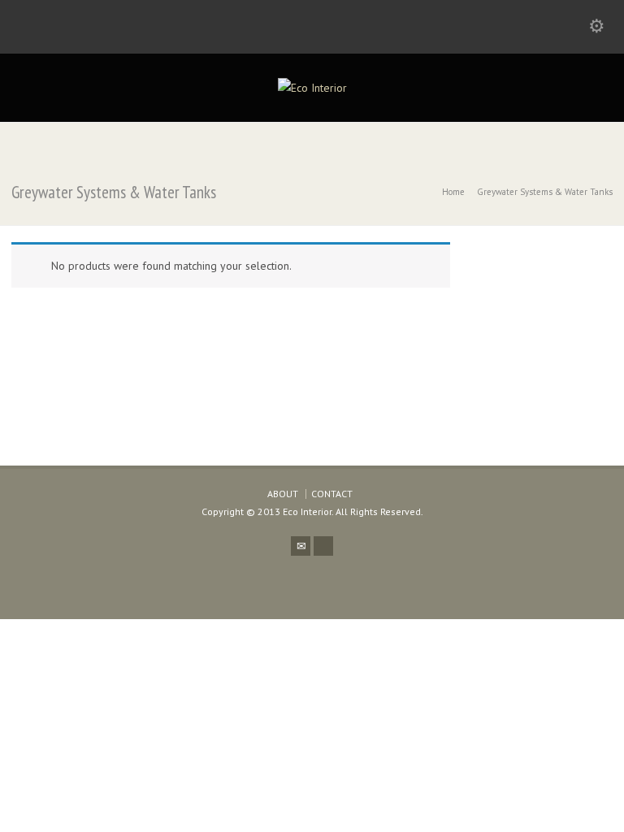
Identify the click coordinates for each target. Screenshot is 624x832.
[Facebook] (323, 546)
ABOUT (282, 494)
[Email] (300, 546)
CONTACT (332, 494)
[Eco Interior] (312, 87)
